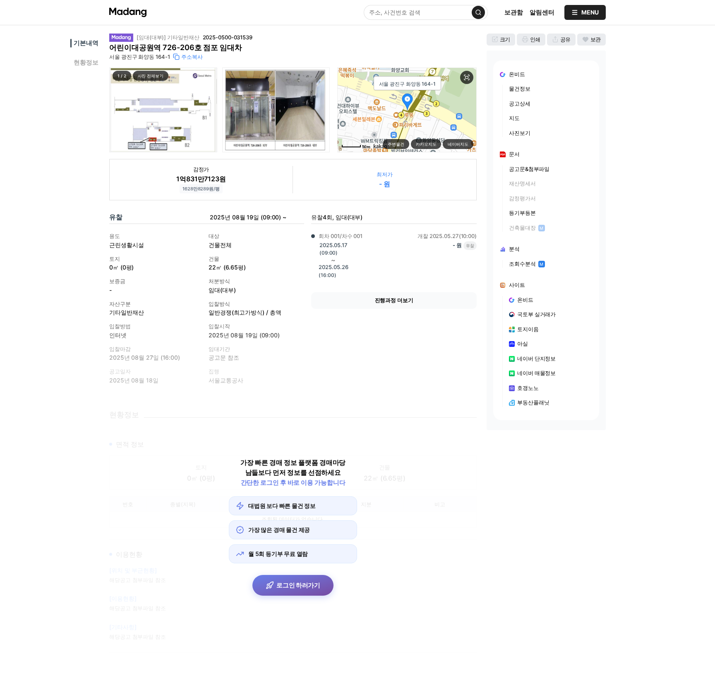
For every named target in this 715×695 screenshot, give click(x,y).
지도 (514, 118)
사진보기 (519, 133)
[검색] (478, 12)
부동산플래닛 (533, 402)
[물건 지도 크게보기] (466, 77)
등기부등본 (522, 212)
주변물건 (396, 144)
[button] (163, 110)
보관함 (513, 12)
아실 (522, 343)
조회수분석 (526, 263)
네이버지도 (458, 144)
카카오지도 (426, 144)
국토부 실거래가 (536, 314)
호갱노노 (528, 388)
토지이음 (528, 329)
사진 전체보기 (150, 75)
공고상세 (519, 103)
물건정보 (519, 88)
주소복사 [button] (192, 56)
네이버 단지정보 (536, 358)
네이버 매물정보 (536, 373)
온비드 (525, 299)
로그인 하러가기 (298, 585)
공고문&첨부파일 (529, 169)
